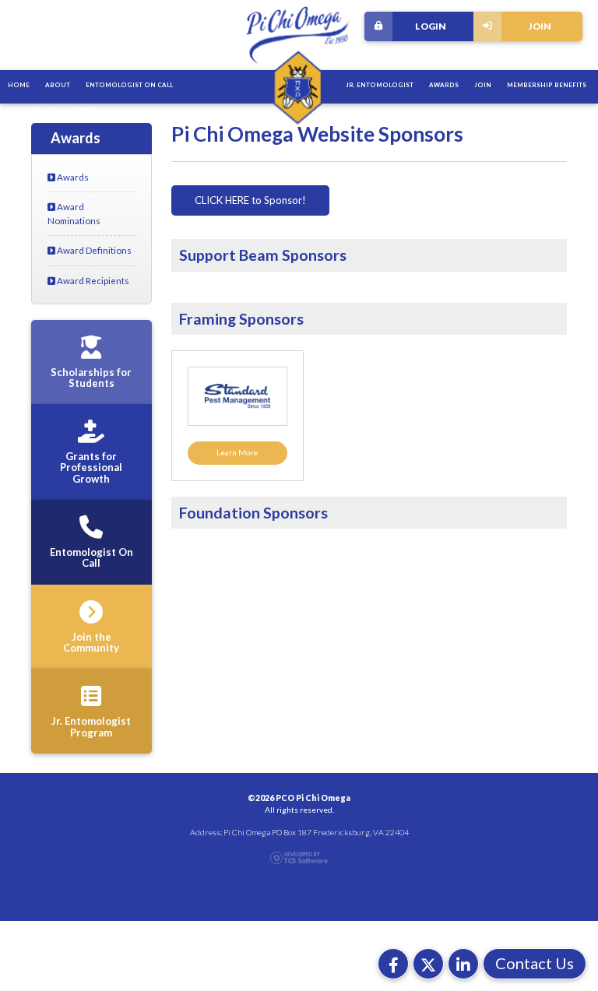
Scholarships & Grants (52, 110)
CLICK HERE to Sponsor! (250, 200)
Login (430, 25)
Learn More (237, 452)
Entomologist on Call (129, 85)
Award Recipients (92, 280)
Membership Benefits (546, 85)
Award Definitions (93, 249)
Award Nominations (73, 213)
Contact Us (534, 963)
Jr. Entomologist (379, 85)
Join (540, 25)
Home (19, 85)
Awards (444, 85)
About (57, 85)
